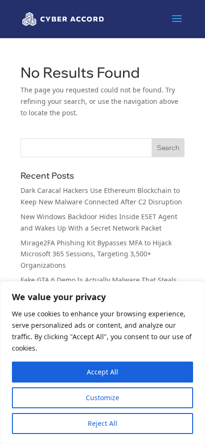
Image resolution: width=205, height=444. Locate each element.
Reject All (102, 423)
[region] (102, 362)
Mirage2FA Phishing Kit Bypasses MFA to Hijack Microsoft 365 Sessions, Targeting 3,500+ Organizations (96, 254)
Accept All (102, 371)
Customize (102, 397)
